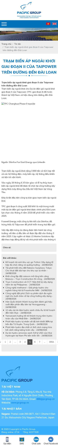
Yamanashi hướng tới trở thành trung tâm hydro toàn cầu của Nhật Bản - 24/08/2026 (29, 320)
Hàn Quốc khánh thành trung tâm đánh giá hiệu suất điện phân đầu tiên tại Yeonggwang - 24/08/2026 (29, 307)
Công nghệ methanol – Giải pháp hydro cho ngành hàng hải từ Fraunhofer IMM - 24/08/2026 (29, 292)
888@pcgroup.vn (46, 401)
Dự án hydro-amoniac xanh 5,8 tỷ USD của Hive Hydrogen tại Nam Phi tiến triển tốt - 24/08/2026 (29, 337)
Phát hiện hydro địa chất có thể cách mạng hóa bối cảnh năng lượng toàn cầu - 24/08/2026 (29, 331)
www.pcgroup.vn (20, 405)
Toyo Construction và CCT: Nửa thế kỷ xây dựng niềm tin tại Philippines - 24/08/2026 (29, 286)
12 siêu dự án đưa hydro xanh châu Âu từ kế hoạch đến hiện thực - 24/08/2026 (30, 314)
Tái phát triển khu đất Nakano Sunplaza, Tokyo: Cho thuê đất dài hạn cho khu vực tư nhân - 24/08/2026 (29, 273)
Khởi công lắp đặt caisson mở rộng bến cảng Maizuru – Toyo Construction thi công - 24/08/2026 (30, 280)
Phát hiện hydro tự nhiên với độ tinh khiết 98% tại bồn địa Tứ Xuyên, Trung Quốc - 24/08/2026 (29, 326)
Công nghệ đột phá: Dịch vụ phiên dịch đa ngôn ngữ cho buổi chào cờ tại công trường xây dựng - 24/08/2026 (29, 299)
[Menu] (4, 24)
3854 (51, 345)
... (15, 345)
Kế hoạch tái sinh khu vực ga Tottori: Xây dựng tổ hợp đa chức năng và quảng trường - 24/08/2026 (29, 266)
